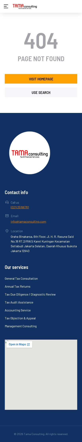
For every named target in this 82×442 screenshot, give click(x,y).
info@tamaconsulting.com (28, 221)
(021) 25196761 (20, 207)
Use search (41, 92)
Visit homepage (41, 79)
